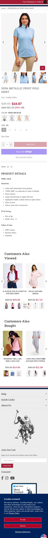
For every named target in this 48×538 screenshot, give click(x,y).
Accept (22, 520)
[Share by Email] (11, 167)
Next (45, 42)
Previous (3, 42)
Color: (11, 113)
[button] (40, 255)
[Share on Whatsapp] (8, 167)
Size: (4, 125)
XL (26, 130)
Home (3, 8)
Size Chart (5, 136)
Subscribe (7, 465)
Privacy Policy (14, 513)
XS (4, 130)
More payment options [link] (24, 157)
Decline (22, 526)
